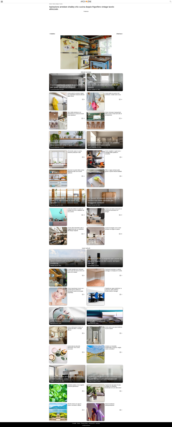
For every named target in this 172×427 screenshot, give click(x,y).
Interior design (56, 3)
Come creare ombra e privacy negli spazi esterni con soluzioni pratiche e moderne (67, 261)
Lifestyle (52, 265)
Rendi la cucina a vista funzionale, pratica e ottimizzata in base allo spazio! (65, 200)
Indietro (52, 34)
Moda (89, 323)
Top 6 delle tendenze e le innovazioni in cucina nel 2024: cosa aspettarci (76, 114)
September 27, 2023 (59, 147)
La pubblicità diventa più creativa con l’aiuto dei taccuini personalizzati (104, 377)
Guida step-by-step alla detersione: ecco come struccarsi (74, 347)
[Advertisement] (86, 21)
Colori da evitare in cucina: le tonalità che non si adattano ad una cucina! (76, 210)
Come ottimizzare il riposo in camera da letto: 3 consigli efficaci (75, 328)
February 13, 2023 (58, 205)
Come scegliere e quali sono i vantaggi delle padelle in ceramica (113, 152)
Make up (52, 323)
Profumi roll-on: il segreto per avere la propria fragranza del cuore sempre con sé (105, 261)
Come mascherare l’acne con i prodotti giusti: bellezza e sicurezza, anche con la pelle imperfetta (76, 290)
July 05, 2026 (58, 265)
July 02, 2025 (58, 323)
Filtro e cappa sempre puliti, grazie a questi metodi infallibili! (113, 170)
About (78, 423)
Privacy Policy (84, 423)
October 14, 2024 (96, 381)
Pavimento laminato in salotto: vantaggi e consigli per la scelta (113, 270)
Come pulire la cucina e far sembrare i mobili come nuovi (113, 94)
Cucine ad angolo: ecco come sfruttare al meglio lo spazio (113, 228)
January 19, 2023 (96, 205)
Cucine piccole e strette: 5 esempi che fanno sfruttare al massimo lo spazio (103, 84)
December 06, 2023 (59, 89)
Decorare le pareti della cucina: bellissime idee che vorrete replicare (76, 171)
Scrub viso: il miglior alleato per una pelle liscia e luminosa (66, 320)
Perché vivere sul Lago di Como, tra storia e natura (74, 404)
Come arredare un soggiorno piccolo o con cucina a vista (66, 377)
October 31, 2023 (96, 89)
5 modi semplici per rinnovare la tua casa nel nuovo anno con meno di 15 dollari (76, 271)
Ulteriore (119, 34)
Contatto (74, 423)
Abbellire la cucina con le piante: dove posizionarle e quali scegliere (65, 144)
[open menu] (1, 1)
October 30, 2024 (60, 381)
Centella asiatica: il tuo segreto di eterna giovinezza (76, 385)
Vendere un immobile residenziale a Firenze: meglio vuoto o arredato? (113, 347)
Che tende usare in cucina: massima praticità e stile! (75, 151)
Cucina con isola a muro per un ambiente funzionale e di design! (113, 210)
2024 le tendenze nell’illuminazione (109, 404)
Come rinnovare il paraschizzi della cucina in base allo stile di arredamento (113, 114)
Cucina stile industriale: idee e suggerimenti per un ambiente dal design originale (76, 229)
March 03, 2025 (94, 323)
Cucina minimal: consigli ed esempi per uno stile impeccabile (104, 144)
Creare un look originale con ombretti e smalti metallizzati (104, 320)
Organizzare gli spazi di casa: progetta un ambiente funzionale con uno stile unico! (113, 386)
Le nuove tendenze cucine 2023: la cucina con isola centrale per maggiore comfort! (103, 200)
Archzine (98, 423)
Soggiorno (52, 381)
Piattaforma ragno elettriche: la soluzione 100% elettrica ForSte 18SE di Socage (113, 290)
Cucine (61, 3)
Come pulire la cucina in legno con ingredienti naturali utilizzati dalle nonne (76, 95)
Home (50, 3)
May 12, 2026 (95, 265)
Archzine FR (92, 423)
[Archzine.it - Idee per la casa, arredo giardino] (86, 1)
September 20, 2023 (96, 147)
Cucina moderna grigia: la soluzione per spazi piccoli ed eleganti (66, 86)
